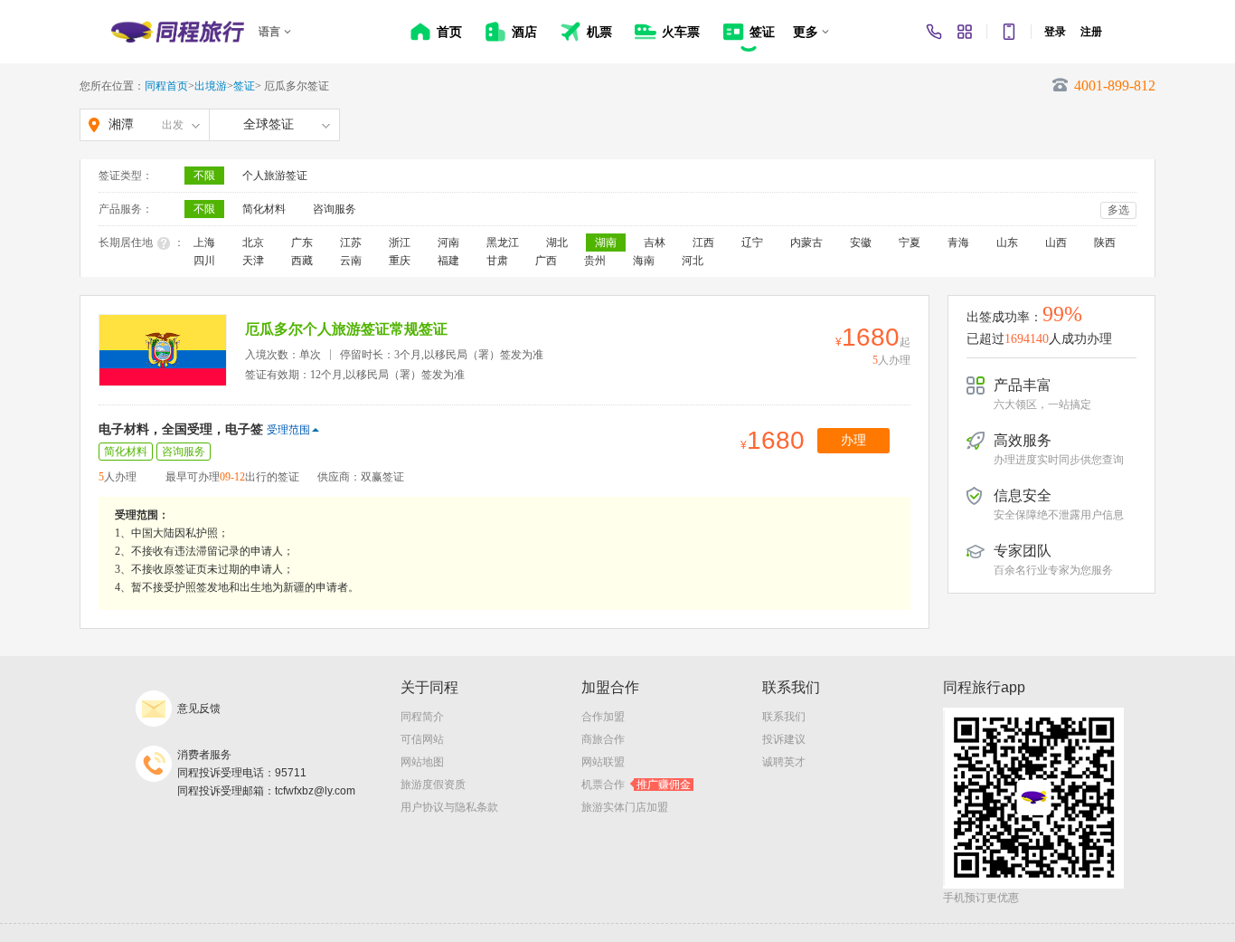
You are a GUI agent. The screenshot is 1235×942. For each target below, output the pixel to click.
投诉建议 (784, 739)
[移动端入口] (1009, 32)
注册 (1091, 31)
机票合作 (636, 784)
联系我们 (784, 716)
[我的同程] (965, 32)
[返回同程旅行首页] (177, 32)
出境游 (210, 86)
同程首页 (166, 86)
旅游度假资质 (433, 784)
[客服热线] (934, 32)
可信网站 (422, 739)
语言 (269, 31)
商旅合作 (603, 739)
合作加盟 (603, 716)
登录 (1055, 31)
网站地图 (422, 762)
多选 (1118, 210)
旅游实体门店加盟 (624, 807)
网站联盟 (603, 762)
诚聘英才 (784, 762)
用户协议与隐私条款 (449, 807)
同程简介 (422, 716)
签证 (244, 86)
